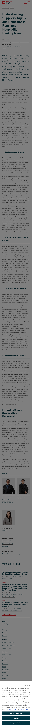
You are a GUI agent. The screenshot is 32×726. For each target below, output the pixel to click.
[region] (16, 703)
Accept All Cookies (16, 723)
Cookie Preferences (16, 713)
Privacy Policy (13, 709)
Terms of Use (24, 709)
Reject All (16, 718)
